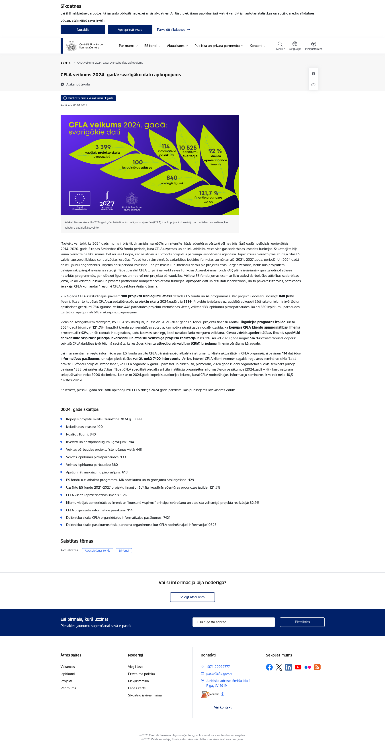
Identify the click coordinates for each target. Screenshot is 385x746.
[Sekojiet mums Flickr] (307, 667)
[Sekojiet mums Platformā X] (279, 667)
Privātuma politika (141, 674)
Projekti (66, 681)
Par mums (68, 688)
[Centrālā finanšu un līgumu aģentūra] (87, 46)
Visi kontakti (223, 707)
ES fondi (124, 550)
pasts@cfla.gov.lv (219, 673)
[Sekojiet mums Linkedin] (288, 667)
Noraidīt (83, 29)
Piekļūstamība (138, 681)
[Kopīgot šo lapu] (313, 84)
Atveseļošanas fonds (97, 550)
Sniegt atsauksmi (192, 597)
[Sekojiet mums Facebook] (269, 667)
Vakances (68, 667)
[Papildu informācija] (222, 694)
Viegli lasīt (135, 667)
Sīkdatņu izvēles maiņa (145, 695)
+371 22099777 (218, 667)
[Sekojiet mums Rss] (317, 667)
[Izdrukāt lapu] (313, 73)
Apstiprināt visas (130, 29)
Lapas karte (137, 688)
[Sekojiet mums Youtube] (298, 667)
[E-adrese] (210, 694)
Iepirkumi (68, 674)
